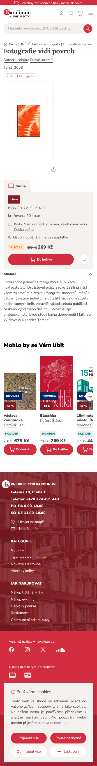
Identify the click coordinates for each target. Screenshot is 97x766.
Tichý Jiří (10, 425)
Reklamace (20, 612)
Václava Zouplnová (13, 417)
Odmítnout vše (29, 751)
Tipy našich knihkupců (28, 557)
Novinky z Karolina (26, 564)
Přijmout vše (28, 738)
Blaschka (48, 415)
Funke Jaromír (41, 59)
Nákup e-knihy (22, 599)
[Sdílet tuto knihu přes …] (53, 169)
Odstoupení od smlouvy (30, 619)
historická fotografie (46, 44)
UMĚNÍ (25, 44)
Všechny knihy (22, 570)
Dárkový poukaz (23, 606)
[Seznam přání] (71, 13)
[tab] (17, 186)
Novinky (17, 550)
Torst (8, 67)
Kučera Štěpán (52, 420)
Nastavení (70, 751)
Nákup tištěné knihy (27, 592)
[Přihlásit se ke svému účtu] (61, 13)
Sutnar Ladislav (16, 59)
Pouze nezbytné (68, 738)
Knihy (13, 44)
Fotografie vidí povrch (78, 44)
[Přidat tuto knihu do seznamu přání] (84, 259)
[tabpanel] (48, 230)
